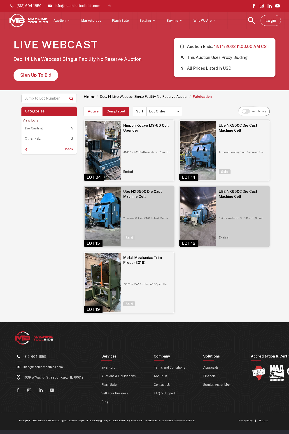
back (69, 149)
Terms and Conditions (169, 367)
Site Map (263, 420)
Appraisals (211, 367)
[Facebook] (254, 6)
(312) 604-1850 (34, 356)
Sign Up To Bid (35, 75)
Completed (116, 111)
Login (270, 20)
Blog (104, 402)
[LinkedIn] (269, 6)
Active (93, 111)
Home (90, 96)
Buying (175, 20)
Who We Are (204, 20)
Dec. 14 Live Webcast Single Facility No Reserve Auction (144, 96)
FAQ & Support (164, 393)
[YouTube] (277, 6)
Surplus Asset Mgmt (218, 384)
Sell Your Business (114, 393)
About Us (160, 376)
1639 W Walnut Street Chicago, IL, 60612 (53, 377)
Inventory (108, 367)
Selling (148, 20)
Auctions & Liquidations (118, 376)
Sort (139, 111)
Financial (210, 376)
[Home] (109, 6)
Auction (62, 20)
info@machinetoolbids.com (43, 367)
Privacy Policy (245, 420)
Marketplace (91, 20)
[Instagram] (261, 6)
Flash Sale (120, 20)
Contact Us (162, 384)
